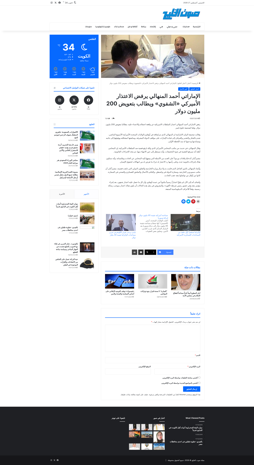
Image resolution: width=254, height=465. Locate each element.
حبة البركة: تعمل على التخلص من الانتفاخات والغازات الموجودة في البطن (66, 262)
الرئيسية (196, 26)
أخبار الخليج (182, 83)
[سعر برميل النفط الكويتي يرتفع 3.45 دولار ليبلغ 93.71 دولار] (134, 434)
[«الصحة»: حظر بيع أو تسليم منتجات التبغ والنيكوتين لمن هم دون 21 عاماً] (147, 446)
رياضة (143, 26)
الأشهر (86, 194)
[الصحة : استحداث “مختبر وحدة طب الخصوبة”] (159, 427)
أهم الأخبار (183, 89)
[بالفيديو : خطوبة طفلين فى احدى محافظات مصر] (87, 233)
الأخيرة (62, 194)
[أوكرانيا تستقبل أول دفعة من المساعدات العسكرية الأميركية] (185, 222)
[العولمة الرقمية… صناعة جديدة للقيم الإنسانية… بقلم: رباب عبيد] (159, 436)
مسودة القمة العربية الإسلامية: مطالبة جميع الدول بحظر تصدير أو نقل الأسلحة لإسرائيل (66, 175)
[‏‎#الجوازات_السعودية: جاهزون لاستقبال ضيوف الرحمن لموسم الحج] (87, 136)
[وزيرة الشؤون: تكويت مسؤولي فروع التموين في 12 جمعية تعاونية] (134, 446)
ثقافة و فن (132, 26)
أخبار (189, 83)
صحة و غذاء (119, 26)
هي (161, 26)
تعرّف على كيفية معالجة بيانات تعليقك (134, 394)
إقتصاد (153, 26)
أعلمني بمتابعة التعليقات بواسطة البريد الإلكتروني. (180, 378)
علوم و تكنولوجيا (102, 26)
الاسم (197, 355)
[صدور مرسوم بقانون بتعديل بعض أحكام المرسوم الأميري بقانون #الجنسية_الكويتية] (134, 427)
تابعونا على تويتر (118, 418)
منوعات (88, 26)
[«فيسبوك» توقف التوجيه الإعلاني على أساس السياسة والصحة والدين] (119, 281)
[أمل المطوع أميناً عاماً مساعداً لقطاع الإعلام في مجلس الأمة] (185, 282)
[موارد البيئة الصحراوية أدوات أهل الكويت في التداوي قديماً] (87, 207)
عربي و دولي (172, 26)
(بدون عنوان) (73, 215)
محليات (186, 26)
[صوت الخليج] (181, 14)
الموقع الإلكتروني (145, 366)
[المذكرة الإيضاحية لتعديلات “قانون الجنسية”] (147, 427)
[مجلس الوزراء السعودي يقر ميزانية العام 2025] (87, 164)
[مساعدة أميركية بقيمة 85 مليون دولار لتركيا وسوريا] (152, 223)
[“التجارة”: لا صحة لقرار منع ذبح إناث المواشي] (152, 281)
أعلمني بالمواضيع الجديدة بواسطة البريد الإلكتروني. (179, 383)
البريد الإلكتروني (193, 366)
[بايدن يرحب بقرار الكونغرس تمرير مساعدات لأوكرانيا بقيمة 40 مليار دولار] (121, 222)
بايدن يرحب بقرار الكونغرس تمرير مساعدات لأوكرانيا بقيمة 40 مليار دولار (122, 235)
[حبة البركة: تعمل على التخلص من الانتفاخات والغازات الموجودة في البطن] (87, 263)
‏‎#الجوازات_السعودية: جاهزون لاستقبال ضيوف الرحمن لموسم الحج (66, 135)
